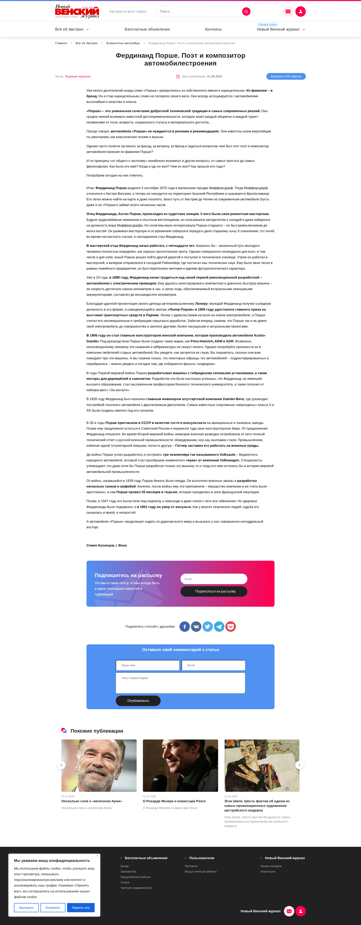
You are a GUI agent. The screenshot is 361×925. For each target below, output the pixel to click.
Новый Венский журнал (278, 29)
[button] (61, 766)
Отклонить (53, 907)
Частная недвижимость (136, 887)
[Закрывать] (97, 856)
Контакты (213, 29)
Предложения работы (135, 877)
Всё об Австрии (69, 29)
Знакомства (128, 871)
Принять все (81, 907)
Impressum (268, 871)
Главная (61, 43)
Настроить (26, 907)
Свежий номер (268, 24)
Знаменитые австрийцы (123, 43)
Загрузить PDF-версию (286, 76)
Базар (125, 866)
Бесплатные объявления (147, 29)
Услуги (125, 882)
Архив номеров (271, 866)
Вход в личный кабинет (201, 871)
